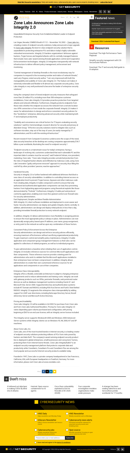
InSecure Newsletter (47, 420)
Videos (41, 11)
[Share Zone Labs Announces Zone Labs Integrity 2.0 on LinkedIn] (74, 17)
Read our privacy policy (84, 449)
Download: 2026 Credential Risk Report (105, 41)
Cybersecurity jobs (46, 430)
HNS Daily (42, 413)
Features (27, 11)
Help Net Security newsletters (29, 2)
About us (94, 449)
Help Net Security (24, 17)
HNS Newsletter (76, 413)
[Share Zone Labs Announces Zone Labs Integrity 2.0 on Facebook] (67, 17)
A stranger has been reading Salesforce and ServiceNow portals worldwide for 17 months (112, 389)
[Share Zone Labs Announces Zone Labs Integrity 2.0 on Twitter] (70, 17)
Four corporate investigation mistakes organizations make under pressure (87, 389)
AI (36, 11)
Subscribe (70, 438)
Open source (74, 430)
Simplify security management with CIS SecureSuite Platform (105, 61)
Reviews (70, 11)
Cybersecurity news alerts (80, 420)
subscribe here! (106, 2)
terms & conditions (63, 442)
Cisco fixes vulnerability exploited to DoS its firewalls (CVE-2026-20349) (64, 389)
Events (86, 11)
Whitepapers (78, 11)
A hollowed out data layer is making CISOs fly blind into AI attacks (17, 388)
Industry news (62, 11)
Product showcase (50, 11)
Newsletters (93, 11)
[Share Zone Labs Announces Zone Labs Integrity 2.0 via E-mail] (78, 17)
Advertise (101, 449)
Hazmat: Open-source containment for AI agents (106, 28)
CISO (33, 11)
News (22, 11)
